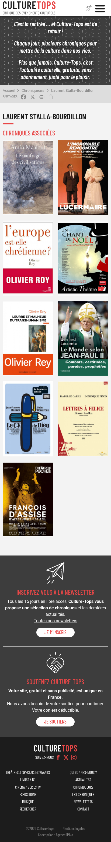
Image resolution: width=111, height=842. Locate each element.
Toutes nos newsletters (55, 620)
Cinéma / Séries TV (28, 787)
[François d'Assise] (28, 499)
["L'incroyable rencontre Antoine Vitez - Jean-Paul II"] (83, 177)
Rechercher (27, 809)
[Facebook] (58, 757)
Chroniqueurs (33, 90)
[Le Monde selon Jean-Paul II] (83, 338)
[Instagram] (74, 757)
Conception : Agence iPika (55, 834)
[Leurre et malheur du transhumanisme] (28, 338)
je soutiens (55, 722)
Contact (83, 809)
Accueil (9, 90)
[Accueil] (29, 8)
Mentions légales (74, 828)
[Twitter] (66, 757)
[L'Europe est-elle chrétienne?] (28, 258)
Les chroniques (83, 794)
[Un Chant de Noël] (83, 258)
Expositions (27, 794)
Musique (28, 801)
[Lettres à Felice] (83, 418)
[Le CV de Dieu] (28, 418)
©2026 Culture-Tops (40, 828)
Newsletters (83, 801)
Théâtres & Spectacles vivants (28, 772)
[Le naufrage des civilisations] (28, 177)
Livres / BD (28, 779)
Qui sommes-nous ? (83, 772)
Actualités (83, 779)
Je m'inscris (55, 632)
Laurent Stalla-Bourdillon (73, 90)
